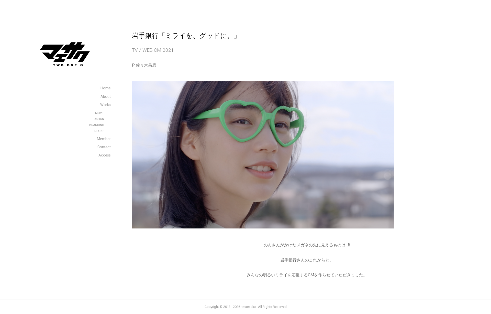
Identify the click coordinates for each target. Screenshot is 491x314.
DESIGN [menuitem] (99, 119)
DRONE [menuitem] (99, 131)
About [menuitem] (106, 97)
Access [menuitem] (104, 155)
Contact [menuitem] (104, 147)
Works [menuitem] (105, 105)
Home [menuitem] (106, 88)
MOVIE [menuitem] (99, 113)
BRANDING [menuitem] (96, 125)
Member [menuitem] (104, 139)
